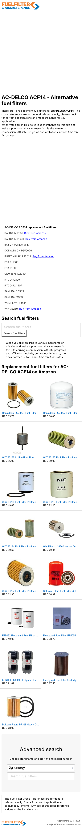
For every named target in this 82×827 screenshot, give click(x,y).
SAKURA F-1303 (14, 291)
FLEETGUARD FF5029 (18, 256)
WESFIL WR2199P (15, 302)
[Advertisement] (41, 52)
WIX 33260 (11, 308)
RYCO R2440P (13, 285)
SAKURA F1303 (13, 297)
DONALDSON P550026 (18, 250)
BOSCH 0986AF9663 (17, 244)
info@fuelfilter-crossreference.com (63, 824)
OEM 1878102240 (15, 273)
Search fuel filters (14, 333)
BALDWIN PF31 (13, 233)
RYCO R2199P (12, 279)
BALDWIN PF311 (14, 238)
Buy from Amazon (35, 233)
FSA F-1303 (11, 262)
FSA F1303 (10, 268)
